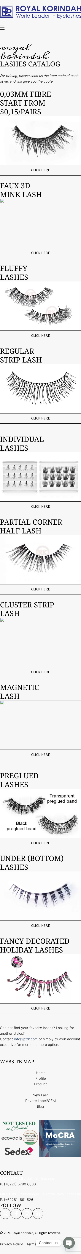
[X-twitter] (5, 1213)
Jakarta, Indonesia (28, 1178)
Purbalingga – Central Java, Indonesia (40, 1194)
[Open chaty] (69, 1243)
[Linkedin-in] (37, 1213)
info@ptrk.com (26, 1039)
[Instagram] (27, 1213)
